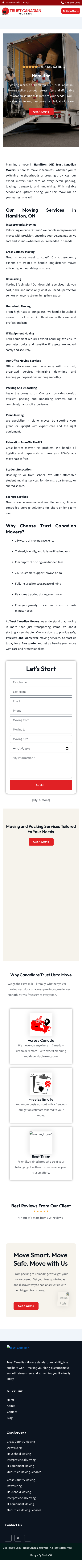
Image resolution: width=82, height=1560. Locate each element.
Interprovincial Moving (21, 1460)
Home (10, 1400)
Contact (12, 1412)
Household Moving (19, 1454)
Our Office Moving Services (24, 1472)
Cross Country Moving (21, 1442)
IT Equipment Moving (20, 1466)
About (11, 1406)
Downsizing (14, 1448)
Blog (10, 1418)
